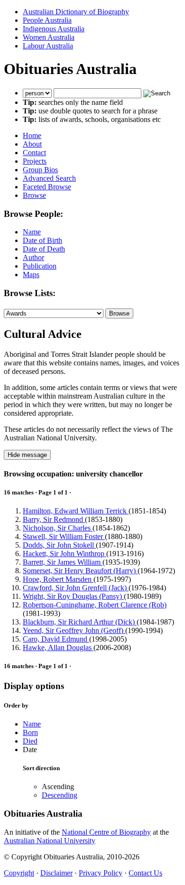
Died (30, 741)
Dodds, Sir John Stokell (59, 545)
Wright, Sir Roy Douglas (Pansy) (73, 596)
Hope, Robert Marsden (58, 579)
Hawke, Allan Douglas (58, 647)
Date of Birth (42, 240)
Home (32, 135)
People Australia (47, 20)
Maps (31, 274)
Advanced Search (49, 178)
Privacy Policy (100, 873)
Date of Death (44, 249)
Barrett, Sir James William (62, 562)
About (32, 144)
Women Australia (48, 37)
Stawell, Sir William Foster (64, 536)
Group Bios (40, 170)
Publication (39, 266)
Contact (34, 153)
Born (30, 732)
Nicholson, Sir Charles (57, 528)
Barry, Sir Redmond (54, 519)
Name (32, 232)
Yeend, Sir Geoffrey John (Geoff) (74, 630)
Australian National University (49, 841)
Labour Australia (48, 46)
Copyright (19, 873)
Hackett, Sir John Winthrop (64, 554)
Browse (34, 195)
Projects (34, 161)
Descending (59, 795)
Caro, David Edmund (56, 639)
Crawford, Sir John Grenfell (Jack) (76, 588)
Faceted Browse (47, 187)
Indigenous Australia (53, 29)
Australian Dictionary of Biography (76, 12)
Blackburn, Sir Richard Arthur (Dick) (80, 622)
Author (33, 257)
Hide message (27, 454)
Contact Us (145, 873)
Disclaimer (56, 873)
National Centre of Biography (106, 832)
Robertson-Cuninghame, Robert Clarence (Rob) (94, 605)
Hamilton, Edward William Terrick (76, 511)
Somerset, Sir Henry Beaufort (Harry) (80, 571)
